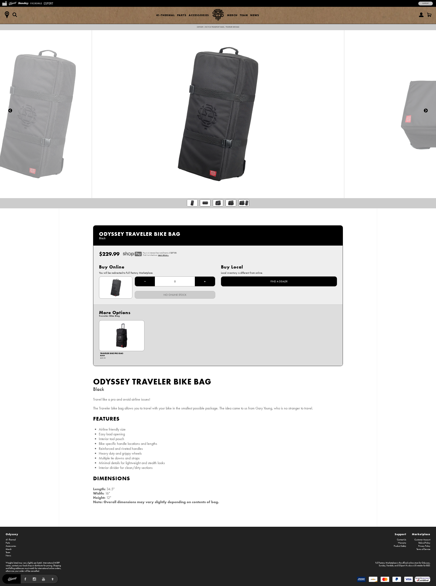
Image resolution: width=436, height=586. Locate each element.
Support (425, 3)
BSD (428, 565)
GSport (401, 565)
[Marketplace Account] (421, 14)
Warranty (402, 543)
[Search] (14, 14)
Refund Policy (424, 543)
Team (244, 15)
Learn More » (163, 255)
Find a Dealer (278, 281)
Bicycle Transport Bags (214, 27)
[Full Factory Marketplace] (4, 3)
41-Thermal (165, 15)
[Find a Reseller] (6, 14)
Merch (232, 15)
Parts (181, 15)
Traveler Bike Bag (232, 27)
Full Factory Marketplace (386, 562)
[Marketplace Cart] (429, 14)
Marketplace (421, 534)
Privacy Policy (424, 546)
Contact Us (401, 539)
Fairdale (390, 565)
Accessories (199, 15)
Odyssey (200, 27)
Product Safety (400, 546)
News (254, 15)
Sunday (382, 565)
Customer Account (422, 539)
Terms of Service (423, 549)
